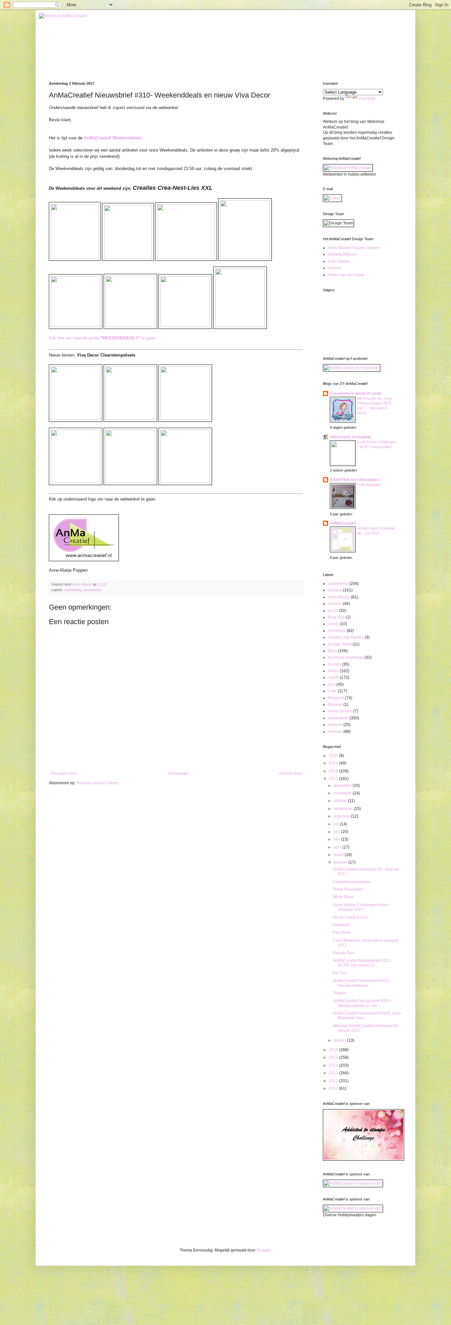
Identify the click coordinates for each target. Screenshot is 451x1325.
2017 (334, 778)
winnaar (335, 731)
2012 (334, 1081)
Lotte (332, 691)
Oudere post (290, 773)
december (343, 785)
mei (337, 839)
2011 (334, 1088)
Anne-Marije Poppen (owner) (354, 247)
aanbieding (72, 590)
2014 (334, 1065)
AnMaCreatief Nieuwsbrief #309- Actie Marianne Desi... (367, 1015)
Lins (331, 684)
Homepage (178, 773)
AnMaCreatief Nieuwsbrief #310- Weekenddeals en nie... (362, 1003)
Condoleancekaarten (352, 881)
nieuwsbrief (92, 590)
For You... (341, 973)
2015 (334, 1057)
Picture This (343, 953)
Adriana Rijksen (342, 254)
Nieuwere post (64, 773)
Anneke (335, 603)
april (337, 847)
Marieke (335, 704)
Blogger (263, 1250)
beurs (333, 610)
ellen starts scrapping (350, 437)
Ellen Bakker (339, 261)
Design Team (340, 644)
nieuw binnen (340, 711)
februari (340, 862)
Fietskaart (341, 925)
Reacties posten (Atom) (98, 783)
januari (340, 1040)
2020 (334, 755)
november (343, 793)
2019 (334, 763)
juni (337, 831)
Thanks (339, 993)
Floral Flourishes (348, 889)
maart (339, 854)
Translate (367, 98)
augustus (342, 816)
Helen (333, 671)
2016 (334, 1050)
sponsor (335, 724)
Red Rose (342, 932)
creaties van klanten (346, 637)
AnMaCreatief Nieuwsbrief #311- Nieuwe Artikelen (362, 983)
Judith (333, 677)
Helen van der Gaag (346, 275)
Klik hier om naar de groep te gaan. (103, 337)
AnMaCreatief (343, 523)
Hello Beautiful (368, 485)
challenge (337, 630)
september (343, 808)
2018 (334, 771)
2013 (334, 1073)
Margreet (336, 698)
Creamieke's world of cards (356, 393)
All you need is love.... (352, 917)
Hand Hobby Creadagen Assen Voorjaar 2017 (361, 907)
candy (333, 623)
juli (336, 824)
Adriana (335, 590)
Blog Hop (336, 617)
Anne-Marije (339, 597)
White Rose (343, 897)
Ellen (332, 650)
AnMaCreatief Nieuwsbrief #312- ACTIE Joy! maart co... (362, 962)
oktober (340, 800)
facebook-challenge (346, 657)
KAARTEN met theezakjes (354, 479)
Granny (334, 268)
